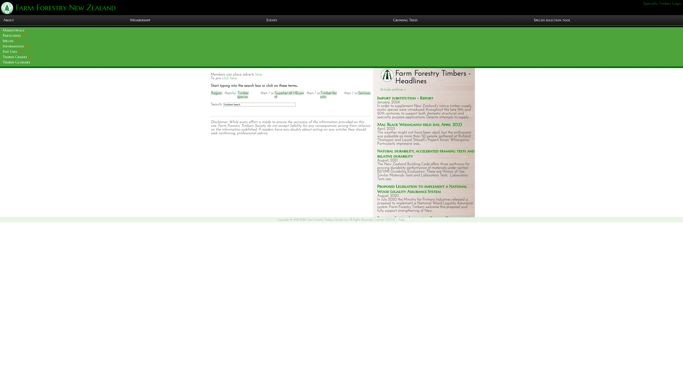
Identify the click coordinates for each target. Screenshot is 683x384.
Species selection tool (552, 20)
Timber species (243, 95)
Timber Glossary (16, 62)
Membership (140, 20)
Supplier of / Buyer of (289, 95)
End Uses (10, 51)
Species (9, 41)
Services (364, 93)
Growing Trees (405, 20)
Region (216, 93)
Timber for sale (328, 95)
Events (271, 20)
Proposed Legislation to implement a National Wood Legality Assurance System (422, 189)
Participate (12, 35)
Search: (216, 104)
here (258, 74)
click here (229, 78)
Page (401, 219)
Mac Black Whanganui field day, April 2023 (419, 124)
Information (14, 46)
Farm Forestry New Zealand (64, 7)
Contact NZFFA (385, 219)
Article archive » (393, 90)
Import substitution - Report (405, 97)
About (9, 20)
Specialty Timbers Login (662, 4)
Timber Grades (15, 57)
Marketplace (14, 30)
